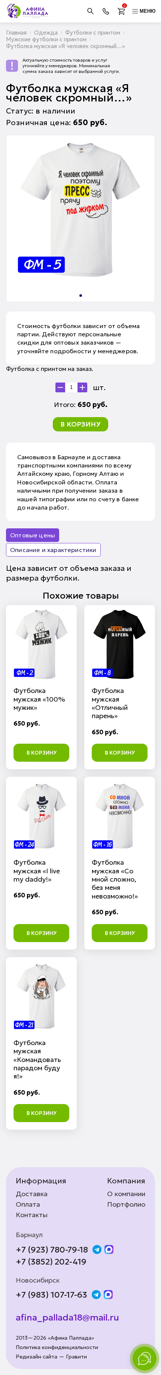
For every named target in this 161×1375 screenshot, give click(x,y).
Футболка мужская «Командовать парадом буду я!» (37, 1059)
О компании (126, 1194)
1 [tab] (80, 295)
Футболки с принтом (92, 32)
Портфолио (126, 1204)
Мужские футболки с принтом (46, 39)
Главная (16, 32)
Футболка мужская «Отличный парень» (110, 703)
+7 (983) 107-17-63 (51, 1295)
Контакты (32, 1215)
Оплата (28, 1204)
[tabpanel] (80, 209)
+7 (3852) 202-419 (51, 1262)
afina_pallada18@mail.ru (67, 1317)
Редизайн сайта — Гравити (51, 1357)
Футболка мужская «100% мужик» (39, 699)
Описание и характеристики (53, 550)
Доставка (32, 1194)
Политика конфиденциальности (57, 1347)
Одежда (46, 32)
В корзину (80, 424)
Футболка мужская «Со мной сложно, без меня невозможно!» (115, 879)
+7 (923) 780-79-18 (52, 1250)
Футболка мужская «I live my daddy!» (36, 870)
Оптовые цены (32, 535)
